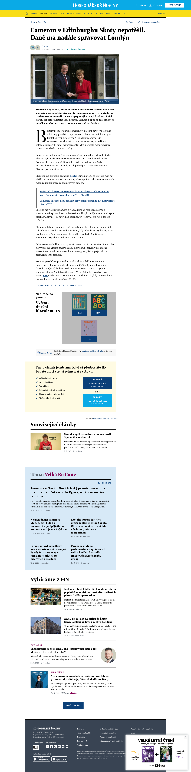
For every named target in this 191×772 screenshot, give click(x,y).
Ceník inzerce (82, 745)
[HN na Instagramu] (55, 746)
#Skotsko (59, 285)
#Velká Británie (45, 285)
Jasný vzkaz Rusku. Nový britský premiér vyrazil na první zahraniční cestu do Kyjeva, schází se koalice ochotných (68, 492)
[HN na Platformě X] (47, 746)
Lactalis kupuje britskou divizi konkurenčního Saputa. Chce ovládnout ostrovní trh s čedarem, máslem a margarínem (89, 526)
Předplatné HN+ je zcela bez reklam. (106, 418)
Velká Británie (60, 475)
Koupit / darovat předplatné (142, 729)
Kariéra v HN (82, 741)
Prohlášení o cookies (108, 733)
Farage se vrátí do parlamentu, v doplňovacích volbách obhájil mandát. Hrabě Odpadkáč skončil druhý (88, 552)
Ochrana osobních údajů (110, 729)
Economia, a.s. (49, 732)
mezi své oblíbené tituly (92, 351)
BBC (45, 275)
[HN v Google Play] (41, 759)
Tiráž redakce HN (84, 733)
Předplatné (175, 5)
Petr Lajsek (36, 645)
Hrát (79, 313)
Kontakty (80, 729)
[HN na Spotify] (63, 746)
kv (47, 46)
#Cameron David (74, 285)
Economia (81, 737)
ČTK (43, 46)
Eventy (133, 733)
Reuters (107, 101)
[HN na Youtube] (67, 746)
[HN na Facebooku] (51, 746)
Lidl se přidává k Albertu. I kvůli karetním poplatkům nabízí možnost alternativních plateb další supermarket (90, 592)
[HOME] (27, 13)
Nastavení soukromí (108, 737)
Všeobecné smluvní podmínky (112, 741)
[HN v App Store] (59, 759)
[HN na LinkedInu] (59, 746)
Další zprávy (73, 705)
